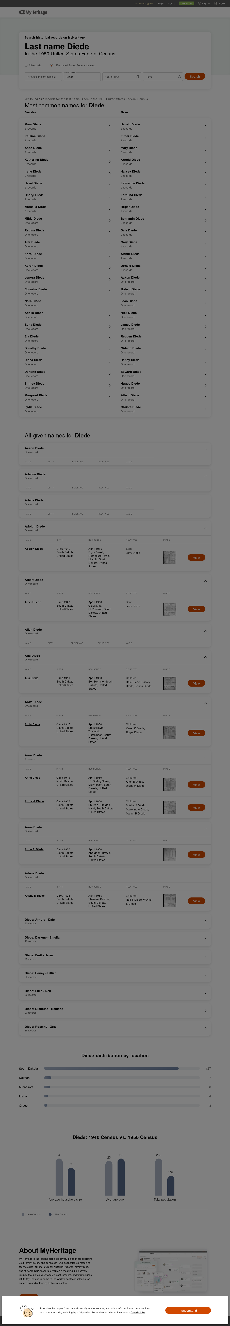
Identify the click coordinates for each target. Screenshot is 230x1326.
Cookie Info (138, 1312)
